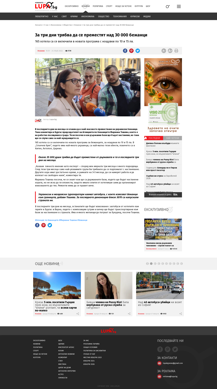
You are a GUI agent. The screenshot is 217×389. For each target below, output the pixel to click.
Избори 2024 (89, 361)
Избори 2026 (89, 364)
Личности (62, 378)
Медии (147, 16)
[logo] (46, 6)
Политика (98, 6)
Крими (74, 16)
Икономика (87, 16)
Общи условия (90, 347)
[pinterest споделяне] (131, 50)
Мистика (62, 364)
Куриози (135, 16)
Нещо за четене (123, 6)
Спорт (109, 6)
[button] (147, 263)
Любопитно (41, 16)
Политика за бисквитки (94, 351)
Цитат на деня (64, 368)
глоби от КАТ (89, 354)
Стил (60, 361)
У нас (55, 16)
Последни (154, 138)
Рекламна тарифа (91, 344)
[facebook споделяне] (125, 50)
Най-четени (172, 138)
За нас (86, 340)
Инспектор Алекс (66, 347)
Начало (38, 25)
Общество (103, 16)
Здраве (61, 344)
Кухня (61, 351)
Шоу (148, 6)
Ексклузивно (71, 6)
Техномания (120, 16)
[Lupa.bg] (38, 121)
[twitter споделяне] (137, 50)
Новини (86, 6)
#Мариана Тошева (68, 220)
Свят (64, 16)
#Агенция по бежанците (47, 220)
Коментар (62, 357)
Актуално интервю (67, 371)
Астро (61, 374)
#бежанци (82, 220)
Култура (139, 6)
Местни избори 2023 (92, 357)
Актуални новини (66, 354)
